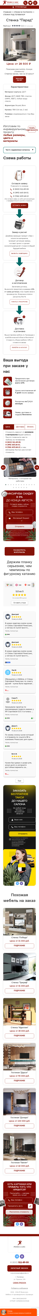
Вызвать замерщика (19, 253)
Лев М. (14, 670)
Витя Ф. (14, 754)
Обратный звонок (19, 1268)
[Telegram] (17, 884)
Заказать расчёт (19, 79)
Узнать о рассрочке (19, 302)
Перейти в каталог (19, 347)
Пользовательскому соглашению (18, 535)
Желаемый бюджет (21, 518)
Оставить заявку (20, 205)
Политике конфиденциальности (18, 533)
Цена (8, 427)
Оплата (30, 427)
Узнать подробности (32, 129)
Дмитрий (15, 642)
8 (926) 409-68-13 (21, 196)
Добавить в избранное (19, 1288)
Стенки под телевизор (14, 15)
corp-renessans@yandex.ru (20, 1273)
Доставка (20, 427)
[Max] (21, 884)
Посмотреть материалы (19, 551)
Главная (7, 12)
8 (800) (19, 1262)
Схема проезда (19, 1283)
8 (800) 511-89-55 (21, 189)
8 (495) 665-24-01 (20, 193)
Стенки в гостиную (23, 12)
